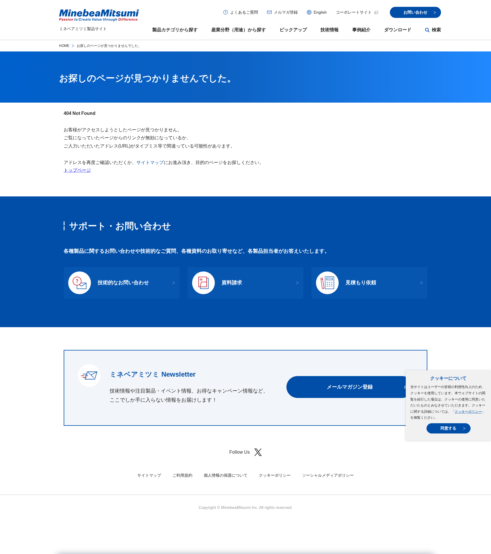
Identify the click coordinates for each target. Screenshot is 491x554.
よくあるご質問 (244, 12)
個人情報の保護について (225, 475)
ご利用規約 (182, 475)
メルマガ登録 (286, 12)
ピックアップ (293, 29)
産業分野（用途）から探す (238, 29)
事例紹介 (361, 29)
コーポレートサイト (354, 12)
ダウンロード (397, 29)
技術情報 (330, 29)
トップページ (77, 170)
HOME (64, 46)
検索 (436, 29)
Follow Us (239, 452)
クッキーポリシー (468, 412)
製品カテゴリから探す (175, 29)
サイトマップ (150, 162)
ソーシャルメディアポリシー (328, 475)
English (320, 12)
